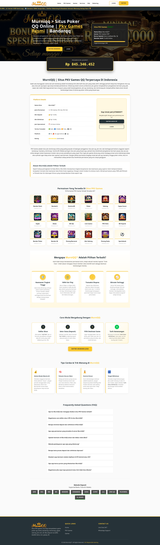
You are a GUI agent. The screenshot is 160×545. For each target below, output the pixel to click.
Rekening (95, 3)
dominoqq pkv (101, 88)
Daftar (123, 3)
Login (114, 3)
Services (82, 3)
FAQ (88, 3)
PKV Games (67, 3)
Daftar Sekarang (54, 49)
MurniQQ (51, 105)
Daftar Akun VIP (111, 121)
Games (75, 3)
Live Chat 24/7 (102, 527)
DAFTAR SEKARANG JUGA (80, 349)
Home (59, 3)
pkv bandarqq (56, 84)
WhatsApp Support (104, 530)
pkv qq (100, 155)
